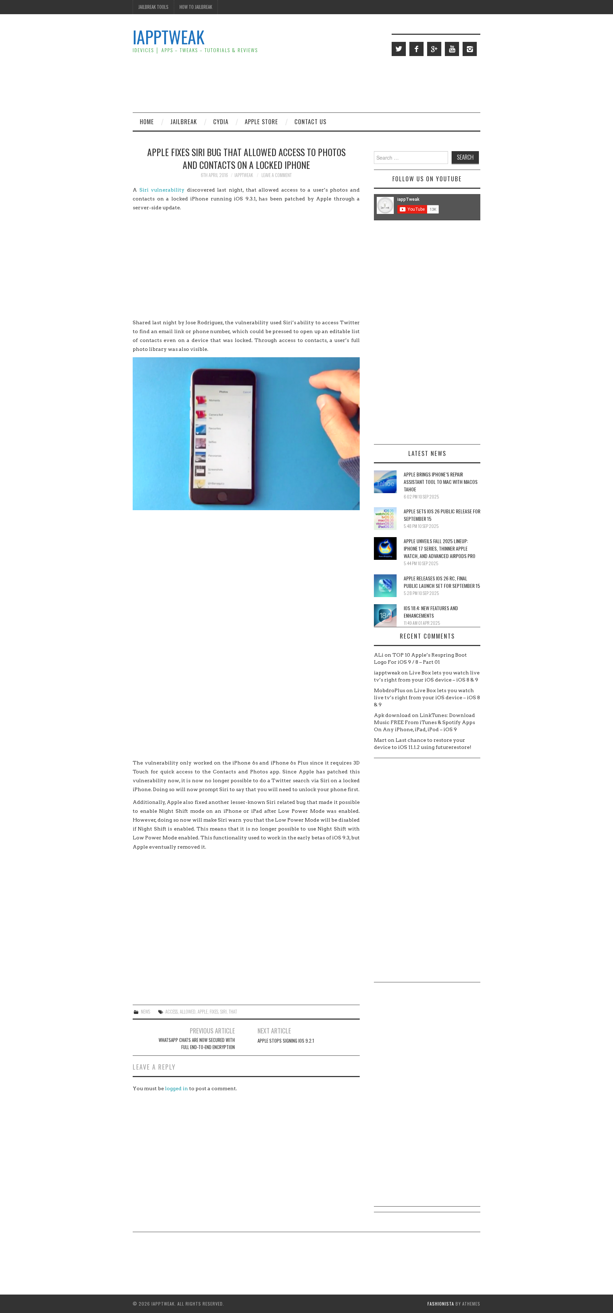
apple (203, 1011)
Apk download (392, 715)
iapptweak (243, 175)
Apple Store (261, 121)
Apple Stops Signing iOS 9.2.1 (286, 1040)
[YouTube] (452, 49)
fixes (214, 1011)
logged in (176, 1088)
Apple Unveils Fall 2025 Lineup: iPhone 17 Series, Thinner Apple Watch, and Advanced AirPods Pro (439, 548)
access (171, 1011)
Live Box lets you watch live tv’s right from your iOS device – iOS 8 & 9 (427, 697)
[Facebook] (416, 49)
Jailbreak (183, 121)
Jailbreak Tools (153, 7)
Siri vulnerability (162, 190)
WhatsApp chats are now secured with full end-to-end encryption (197, 1043)
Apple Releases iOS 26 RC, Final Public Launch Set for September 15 (442, 581)
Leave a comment (276, 175)
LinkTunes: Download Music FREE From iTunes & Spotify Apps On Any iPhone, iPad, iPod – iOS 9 (424, 722)
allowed (187, 1011)
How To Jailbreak (196, 7)
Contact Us (310, 121)
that (233, 1011)
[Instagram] (470, 49)
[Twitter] (399, 49)
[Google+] (434, 49)
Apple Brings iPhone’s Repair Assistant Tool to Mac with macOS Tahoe (440, 481)
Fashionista (440, 1303)
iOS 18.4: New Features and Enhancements (431, 611)
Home (147, 121)
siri (223, 1011)
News (145, 1011)
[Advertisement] (351, 84)
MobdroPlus (389, 690)
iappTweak (168, 36)
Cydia (220, 121)
